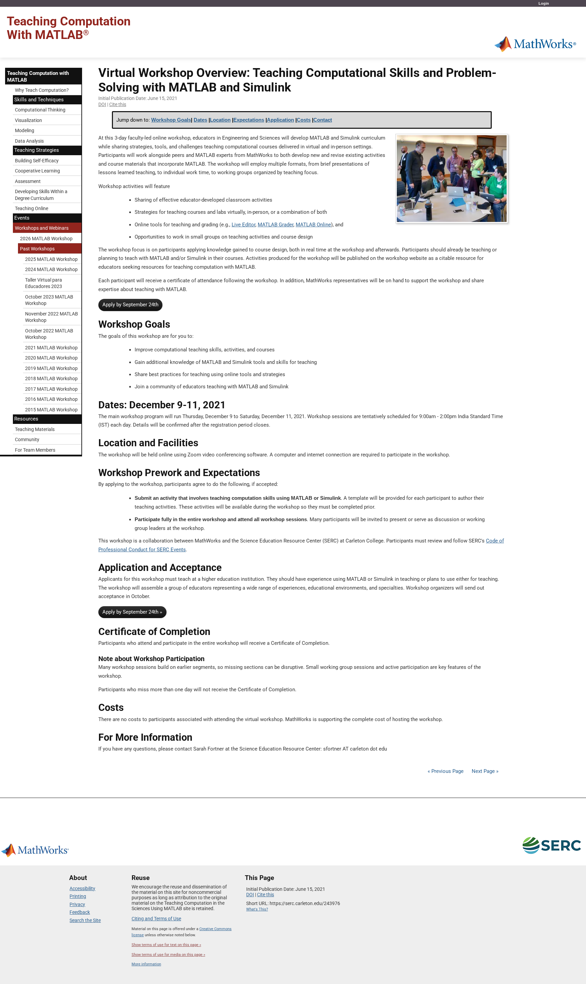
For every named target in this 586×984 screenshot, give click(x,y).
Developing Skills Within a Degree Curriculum (41, 195)
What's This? (257, 909)
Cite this (117, 104)
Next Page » (484, 771)
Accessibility (82, 888)
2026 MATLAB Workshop (46, 238)
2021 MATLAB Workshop (51, 347)
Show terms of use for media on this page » (168, 954)
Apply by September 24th (130, 305)
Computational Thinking (40, 109)
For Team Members (35, 450)
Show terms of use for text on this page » (166, 945)
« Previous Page (446, 771)
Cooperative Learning (37, 170)
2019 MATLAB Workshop (51, 368)
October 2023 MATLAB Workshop (49, 300)
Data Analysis (29, 141)
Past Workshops (37, 248)
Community (27, 439)
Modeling (24, 130)
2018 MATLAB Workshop (51, 378)
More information (146, 964)
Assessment (28, 181)
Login (544, 3)
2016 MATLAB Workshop (51, 399)
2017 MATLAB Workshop (51, 389)
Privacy (77, 904)
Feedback (80, 912)
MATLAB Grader (275, 225)
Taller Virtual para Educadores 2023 (43, 283)
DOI (102, 104)
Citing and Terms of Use (156, 918)
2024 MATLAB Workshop (51, 269)
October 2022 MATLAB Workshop (49, 334)
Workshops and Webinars (42, 228)
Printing (78, 896)
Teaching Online (31, 208)
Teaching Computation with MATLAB (38, 76)
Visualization (28, 120)
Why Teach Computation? (42, 90)
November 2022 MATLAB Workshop (51, 317)
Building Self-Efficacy (37, 160)
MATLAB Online (313, 225)
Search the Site (85, 920)
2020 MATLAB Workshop (51, 358)
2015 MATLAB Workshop (51, 409)
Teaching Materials (35, 429)
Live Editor (243, 225)
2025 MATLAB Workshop (51, 259)
